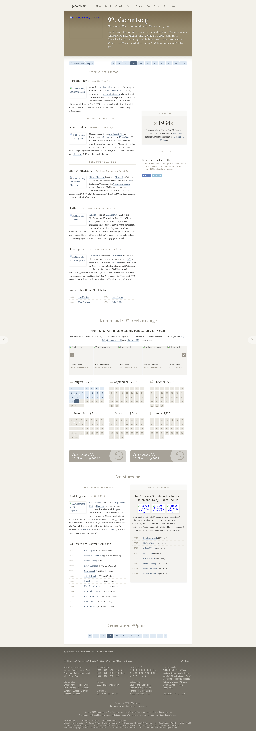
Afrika (132, 693)
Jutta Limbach (90, 606)
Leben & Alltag (169, 684)
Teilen (147, 175)
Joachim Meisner (91, 596)
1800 (105, 675)
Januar (67, 669)
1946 (111, 672)
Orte (148, 6)
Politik (165, 669)
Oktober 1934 (133, 339)
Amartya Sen (77, 249)
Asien (148, 687)
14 (102, 392)
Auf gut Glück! (115, 661)
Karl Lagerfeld (78, 496)
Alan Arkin (89, 601)
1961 (122, 669)
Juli (75, 672)
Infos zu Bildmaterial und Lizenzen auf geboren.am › (159, 727)
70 (113, 693)
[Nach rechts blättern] (184, 352)
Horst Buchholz (91, 565)
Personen (139, 6)
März (82, 669)
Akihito (74, 208)
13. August (77, 153)
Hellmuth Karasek (92, 591)
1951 (105, 672)
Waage (76, 690)
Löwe (86, 687)
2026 (99, 684)
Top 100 (81, 661)
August (81, 672)
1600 (116, 675)
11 (87, 392)
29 (72, 405)
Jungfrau (67, 690)
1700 (111, 675)
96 (162, 63)
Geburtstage (78, 63)
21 (102, 397)
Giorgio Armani (91, 581)
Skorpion (84, 690)
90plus (90, 63)
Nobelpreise (168, 687)
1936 (116, 672)
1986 (105, 669)
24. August (114, 133)
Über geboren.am (116, 706)
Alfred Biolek (90, 575)
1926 (122, 672)
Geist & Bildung (177, 675)
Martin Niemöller (151, 573)
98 (176, 63)
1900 (99, 675)
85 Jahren (111, 529)
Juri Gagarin (89, 550)
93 (141, 63)
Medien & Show (169, 672)
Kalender (108, 6)
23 (76, 401)
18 (87, 397)
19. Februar (85, 529)
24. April (119, 176)
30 (76, 405)
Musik (180, 672)
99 (183, 63)
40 (102, 693)
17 (82, 397)
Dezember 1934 (124, 413)
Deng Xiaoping (149, 563)
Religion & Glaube (170, 681)
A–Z (147, 693)
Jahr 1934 (177, 133)
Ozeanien (140, 693)
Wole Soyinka (84, 302)
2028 (111, 684)
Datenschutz (130, 706)
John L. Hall (117, 302)
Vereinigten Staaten (111, 93)
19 (92, 397)
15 (72, 397)
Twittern (157, 175)
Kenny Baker (77, 127)
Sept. (88, 672)
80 (116, 693)
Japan (91, 221)
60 (109, 693)
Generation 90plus (126, 624)
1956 (99, 672)
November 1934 (84, 413)
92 (134, 63)
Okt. (65, 675)
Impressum (142, 706)
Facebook (180, 693)
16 (76, 397)
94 (148, 63)
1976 (111, 669)
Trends (93, 661)
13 (97, 392)
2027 (105, 684)
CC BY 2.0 (102, 727)
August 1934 (82, 382)
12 (92, 392)
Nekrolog (188, 661)
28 (102, 401)
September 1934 (114, 339)
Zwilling (73, 687)
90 (119, 63)
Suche (166, 6)
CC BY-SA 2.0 (121, 727)
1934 (164, 123)
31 (82, 405)
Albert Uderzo (149, 548)
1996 (99, 669)
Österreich (146, 684)
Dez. (76, 675)
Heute (98, 6)
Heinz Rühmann (150, 568)
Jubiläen (129, 6)
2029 (116, 684)
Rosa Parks (148, 553)
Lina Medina (83, 296)
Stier (66, 687)
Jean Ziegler (117, 296)
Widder (87, 684)
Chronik (118, 6)
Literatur (166, 675)
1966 (116, 669)
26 (92, 401)
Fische (79, 684)
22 (72, 401)
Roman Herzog (90, 560)
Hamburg (100, 505)
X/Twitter (168, 693)
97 (169, 63)
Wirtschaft (183, 681)
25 (87, 401)
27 (97, 401)
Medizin (186, 678)
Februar (74, 669)
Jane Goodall (89, 570)
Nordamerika (135, 690)
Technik (178, 678)
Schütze (67, 693)
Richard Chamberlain (93, 555)
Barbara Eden (78, 80)
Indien (116, 262)
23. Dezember (112, 214)
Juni (70, 672)
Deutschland (135, 684)
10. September (118, 502)
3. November (116, 255)
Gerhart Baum (149, 543)
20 (97, 397)
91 (126, 63)
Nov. (71, 675)
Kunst (186, 672)
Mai (65, 672)
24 (82, 401)
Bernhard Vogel (150, 537)
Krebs (80, 687)
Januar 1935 (162, 413)
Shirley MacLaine (130, 35)
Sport (171, 669)
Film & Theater (181, 669)
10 (82, 392)
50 (105, 693)
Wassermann (69, 684)
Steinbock (77, 693)
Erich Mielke (149, 558)
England (106, 137)
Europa (141, 687)
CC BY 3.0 (111, 727)
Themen (157, 6)
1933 (121, 218)
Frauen (180, 684)
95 (155, 63)
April (88, 669)
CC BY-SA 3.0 (132, 727)
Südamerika (147, 690)
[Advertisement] (164, 88)
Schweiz (133, 687)
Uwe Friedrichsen (92, 586)
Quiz (174, 6)
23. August (111, 90)
